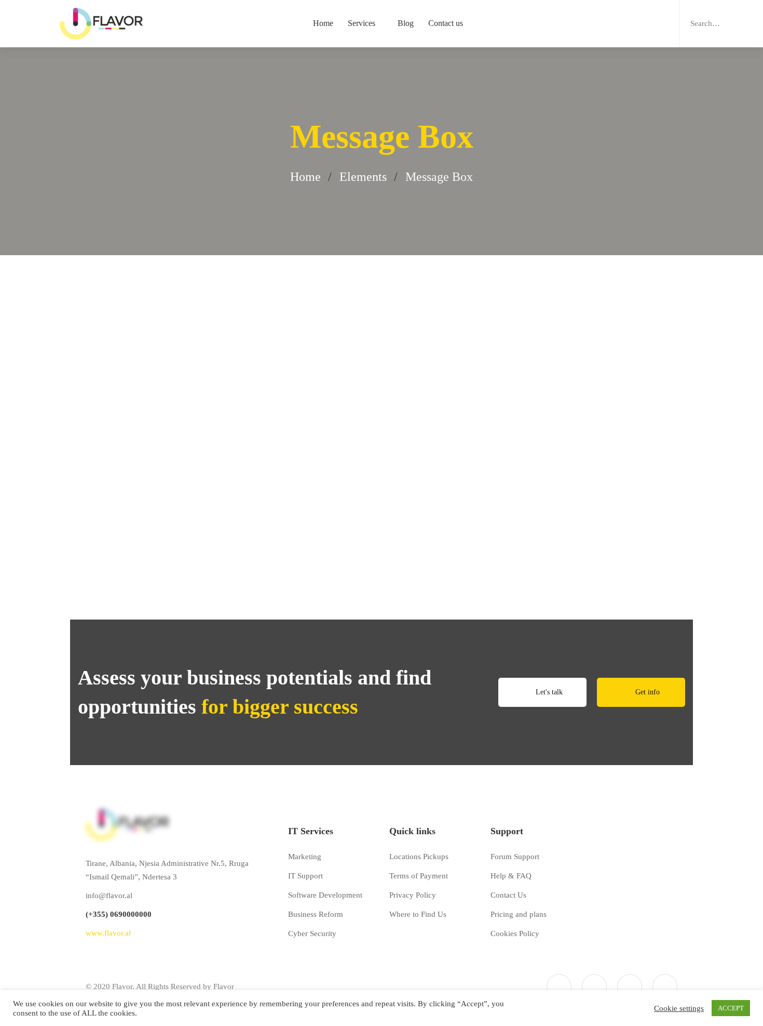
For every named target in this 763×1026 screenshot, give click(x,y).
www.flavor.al (108, 933)
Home (305, 176)
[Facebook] (594, 986)
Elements (363, 176)
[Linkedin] (664, 986)
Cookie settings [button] (679, 1008)
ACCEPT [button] (731, 1008)
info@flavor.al (109, 895)
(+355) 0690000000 (119, 914)
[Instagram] (629, 986)
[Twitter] (559, 986)
